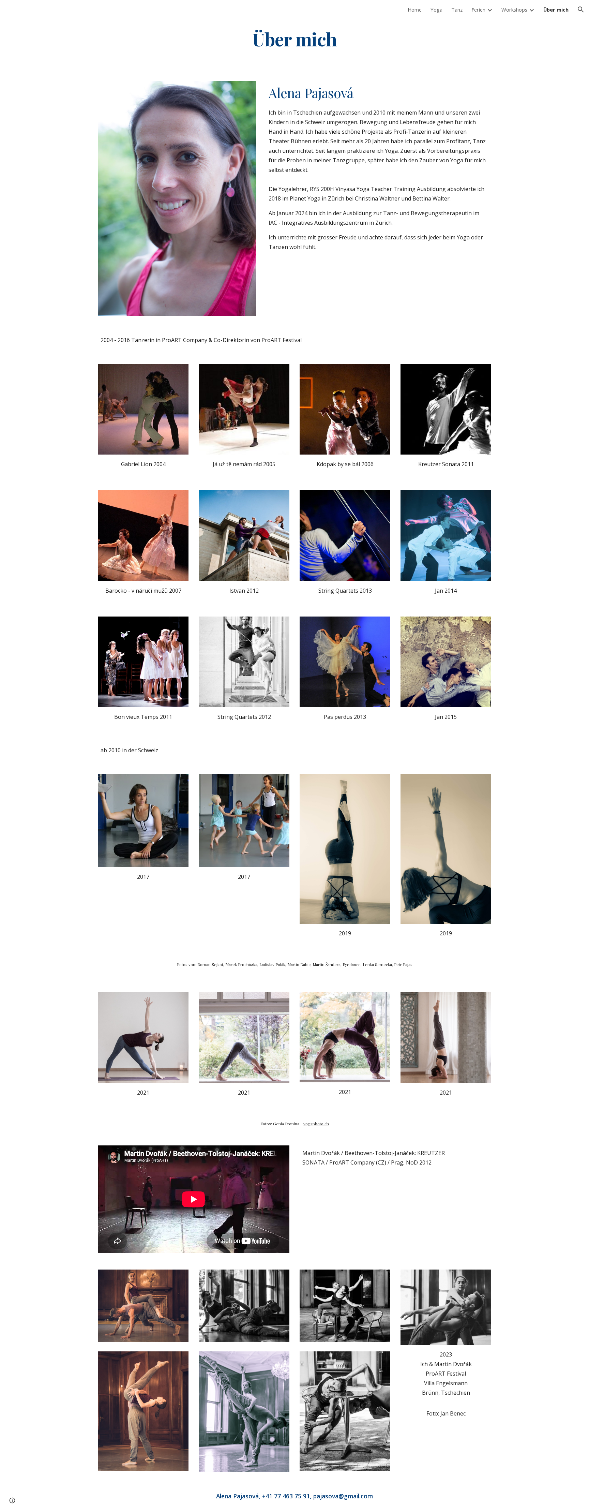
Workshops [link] (514, 9)
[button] (581, 9)
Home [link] (415, 9)
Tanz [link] (457, 9)
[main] (294, 39)
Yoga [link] (436, 9)
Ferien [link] (478, 9)
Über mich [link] (556, 9)
